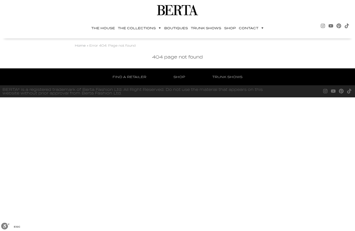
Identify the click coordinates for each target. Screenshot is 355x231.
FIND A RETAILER (129, 77)
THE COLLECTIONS (137, 28)
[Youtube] (330, 25)
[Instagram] (323, 25)
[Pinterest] (338, 25)
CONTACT (248, 28)
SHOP (230, 28)
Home (80, 45)
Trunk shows (206, 28)
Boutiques (176, 28)
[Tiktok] (346, 25)
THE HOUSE (103, 28)
